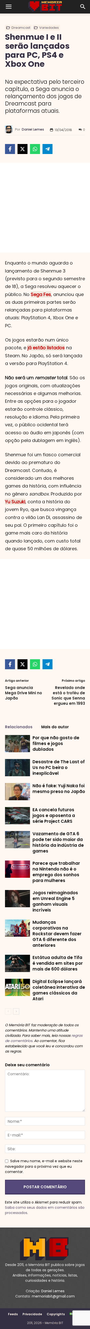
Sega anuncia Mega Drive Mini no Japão (23, 693)
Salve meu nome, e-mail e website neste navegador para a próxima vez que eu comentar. (43, 1166)
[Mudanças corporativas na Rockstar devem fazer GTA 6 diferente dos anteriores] (17, 928)
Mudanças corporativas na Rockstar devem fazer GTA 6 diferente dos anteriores (57, 933)
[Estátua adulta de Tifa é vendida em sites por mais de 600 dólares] (17, 963)
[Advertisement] (45, 208)
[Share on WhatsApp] (35, 149)
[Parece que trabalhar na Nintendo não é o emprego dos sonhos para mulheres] (17, 869)
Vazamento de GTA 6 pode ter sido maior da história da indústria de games (58, 842)
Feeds (13, 1314)
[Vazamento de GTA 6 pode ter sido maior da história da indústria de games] (17, 839)
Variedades (49, 27)
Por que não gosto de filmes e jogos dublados (55, 743)
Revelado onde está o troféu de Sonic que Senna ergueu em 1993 (68, 695)
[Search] (83, 7)
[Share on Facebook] (10, 149)
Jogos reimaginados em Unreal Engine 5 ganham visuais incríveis (55, 901)
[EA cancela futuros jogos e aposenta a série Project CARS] (17, 815)
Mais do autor (55, 727)
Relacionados (18, 727)
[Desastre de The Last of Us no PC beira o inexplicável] (17, 767)
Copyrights (56, 1314)
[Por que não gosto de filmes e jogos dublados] (17, 743)
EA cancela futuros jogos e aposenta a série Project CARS (53, 815)
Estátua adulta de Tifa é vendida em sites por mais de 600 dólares (57, 963)
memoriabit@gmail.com (53, 1296)
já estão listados (46, 347)
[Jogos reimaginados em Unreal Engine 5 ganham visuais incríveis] (17, 898)
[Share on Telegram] (47, 149)
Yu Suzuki (15, 501)
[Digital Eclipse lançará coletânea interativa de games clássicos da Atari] (17, 987)
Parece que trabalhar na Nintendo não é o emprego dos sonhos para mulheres (56, 872)
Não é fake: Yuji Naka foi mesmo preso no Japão (58, 788)
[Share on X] (23, 149)
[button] (8, 7)
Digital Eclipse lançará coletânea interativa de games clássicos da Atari (58, 990)
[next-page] (16, 1011)
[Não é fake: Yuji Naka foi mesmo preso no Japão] (17, 791)
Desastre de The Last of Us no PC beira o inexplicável (58, 767)
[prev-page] (8, 1011)
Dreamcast (21, 27)
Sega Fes (41, 294)
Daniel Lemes (33, 129)
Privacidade (32, 1314)
